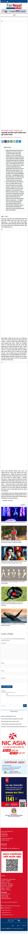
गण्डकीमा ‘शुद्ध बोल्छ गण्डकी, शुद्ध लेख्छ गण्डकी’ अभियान (11, 724)
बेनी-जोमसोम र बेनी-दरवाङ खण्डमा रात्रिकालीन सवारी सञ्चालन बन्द (14, 726)
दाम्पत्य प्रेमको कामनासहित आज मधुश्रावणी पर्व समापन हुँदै (12, 719)
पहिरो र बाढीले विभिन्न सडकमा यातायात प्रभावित (10, 721)
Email (3, 670)
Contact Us (24, 925)
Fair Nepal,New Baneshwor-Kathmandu (11, 905)
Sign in (13, 925)
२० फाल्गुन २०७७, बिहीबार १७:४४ (7, 137)
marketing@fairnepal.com (7, 914)
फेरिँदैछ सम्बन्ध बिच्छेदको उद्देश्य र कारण (8, 716)
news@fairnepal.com (6, 912)
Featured (11, 130)
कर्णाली (21, 130)
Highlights (16, 130)
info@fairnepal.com (5, 910)
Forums (18, 925)
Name (3, 663)
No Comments (18, 137)
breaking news (4, 130)
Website (3, 678)
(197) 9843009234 (6, 908)
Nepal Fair (8, 928)
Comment (3, 643)
